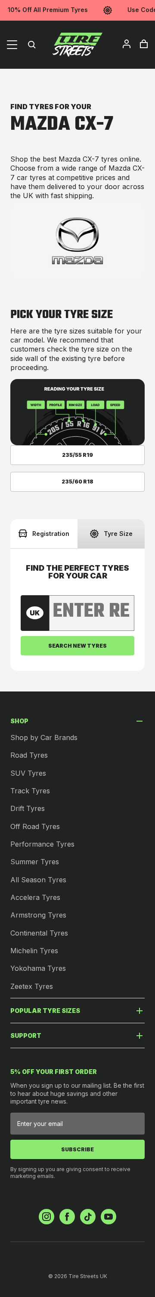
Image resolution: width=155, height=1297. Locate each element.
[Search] (32, 44)
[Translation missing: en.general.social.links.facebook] (67, 1216)
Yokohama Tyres (38, 968)
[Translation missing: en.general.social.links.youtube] (108, 1216)
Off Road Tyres (35, 826)
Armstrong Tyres (38, 915)
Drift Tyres (27, 808)
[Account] (126, 44)
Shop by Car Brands (44, 737)
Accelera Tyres (35, 897)
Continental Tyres (39, 933)
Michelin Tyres (34, 950)
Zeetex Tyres (31, 986)
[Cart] (144, 44)
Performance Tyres (42, 844)
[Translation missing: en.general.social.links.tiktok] (88, 1216)
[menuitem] (126, 44)
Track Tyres (30, 790)
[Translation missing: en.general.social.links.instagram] (46, 1216)
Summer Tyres (34, 861)
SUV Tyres (28, 773)
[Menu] (12, 45)
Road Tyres (29, 755)
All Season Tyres (38, 879)
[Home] (77, 45)
